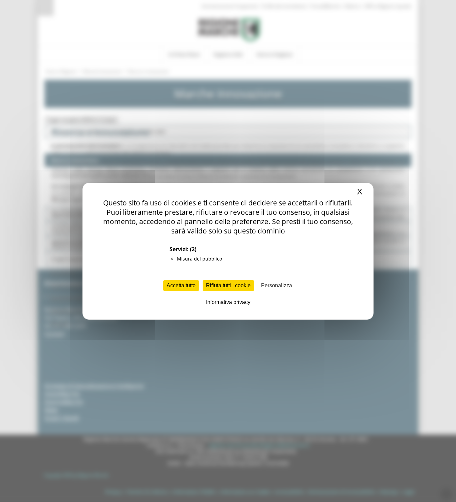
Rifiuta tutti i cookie (228, 285)
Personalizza (276, 285)
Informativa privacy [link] (228, 302)
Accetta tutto (181, 285)
